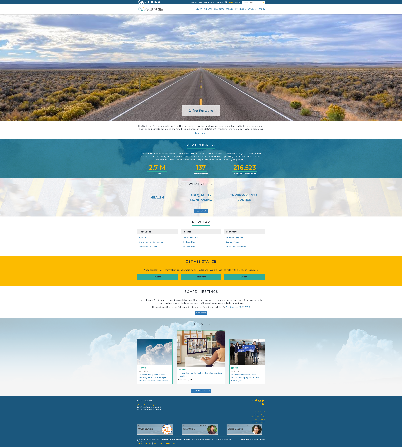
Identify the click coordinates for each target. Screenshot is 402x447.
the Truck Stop (189, 242)
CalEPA (139, 443)
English (231, 2)
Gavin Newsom (145, 429)
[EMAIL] (159, 1)
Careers (212, 2)
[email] (263, 403)
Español (237, 2)
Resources (219, 9)
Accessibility (260, 411)
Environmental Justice (245, 197)
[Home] (150, 9)
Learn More (201, 133)
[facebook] (256, 400)
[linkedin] (263, 400)
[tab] (226, 2)
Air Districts (260, 419)
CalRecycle (147, 443)
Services (229, 9)
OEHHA (167, 443)
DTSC (161, 443)
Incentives (244, 276)
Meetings (201, 313)
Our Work (208, 9)
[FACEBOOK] (148, 1)
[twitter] (253, 400)
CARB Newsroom (201, 391)
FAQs (200, 2)
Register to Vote (258, 422)
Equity (262, 9)
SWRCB (175, 443)
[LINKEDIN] (155, 1)
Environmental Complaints (151, 242)
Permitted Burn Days (148, 246)
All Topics (201, 211)
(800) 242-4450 (141, 405)
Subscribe (220, 2)
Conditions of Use (258, 417)
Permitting (201, 276)
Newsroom (252, 9)
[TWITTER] (145, 1)
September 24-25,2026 (238, 307)
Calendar (194, 2)
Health (157, 197)
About (199, 9)
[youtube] (259, 400)
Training (157, 276)
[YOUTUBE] (152, 1)
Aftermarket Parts (190, 237)
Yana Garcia (189, 429)
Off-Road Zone (188, 246)
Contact (206, 2)
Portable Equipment (235, 237)
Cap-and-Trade (232, 242)
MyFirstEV (143, 237)
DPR (155, 443)
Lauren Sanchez (235, 429)
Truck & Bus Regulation (236, 246)
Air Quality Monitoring (201, 197)
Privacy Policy (259, 414)
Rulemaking (240, 9)
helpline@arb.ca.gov (154, 405)
